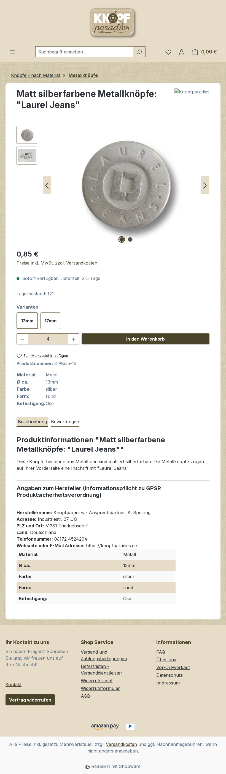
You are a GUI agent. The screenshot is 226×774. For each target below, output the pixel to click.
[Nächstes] (205, 185)
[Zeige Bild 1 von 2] (122, 239)
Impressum (168, 683)
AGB (85, 696)
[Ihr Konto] (181, 51)
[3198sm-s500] (126, 185)
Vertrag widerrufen (30, 700)
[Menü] (12, 51)
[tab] (32, 422)
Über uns (166, 659)
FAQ (160, 652)
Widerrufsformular (100, 688)
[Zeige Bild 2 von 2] (130, 239)
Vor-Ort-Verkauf (173, 667)
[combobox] (84, 51)
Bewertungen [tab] (65, 421)
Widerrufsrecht (96, 680)
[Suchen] (139, 51)
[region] (113, 185)
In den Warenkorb (145, 339)
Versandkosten (121, 744)
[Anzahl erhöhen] (74, 338)
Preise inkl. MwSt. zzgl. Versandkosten (57, 263)
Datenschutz (169, 675)
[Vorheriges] (47, 185)
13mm (27, 320)
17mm (51, 320)
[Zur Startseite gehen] (113, 23)
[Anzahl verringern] (22, 338)
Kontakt (13, 684)
